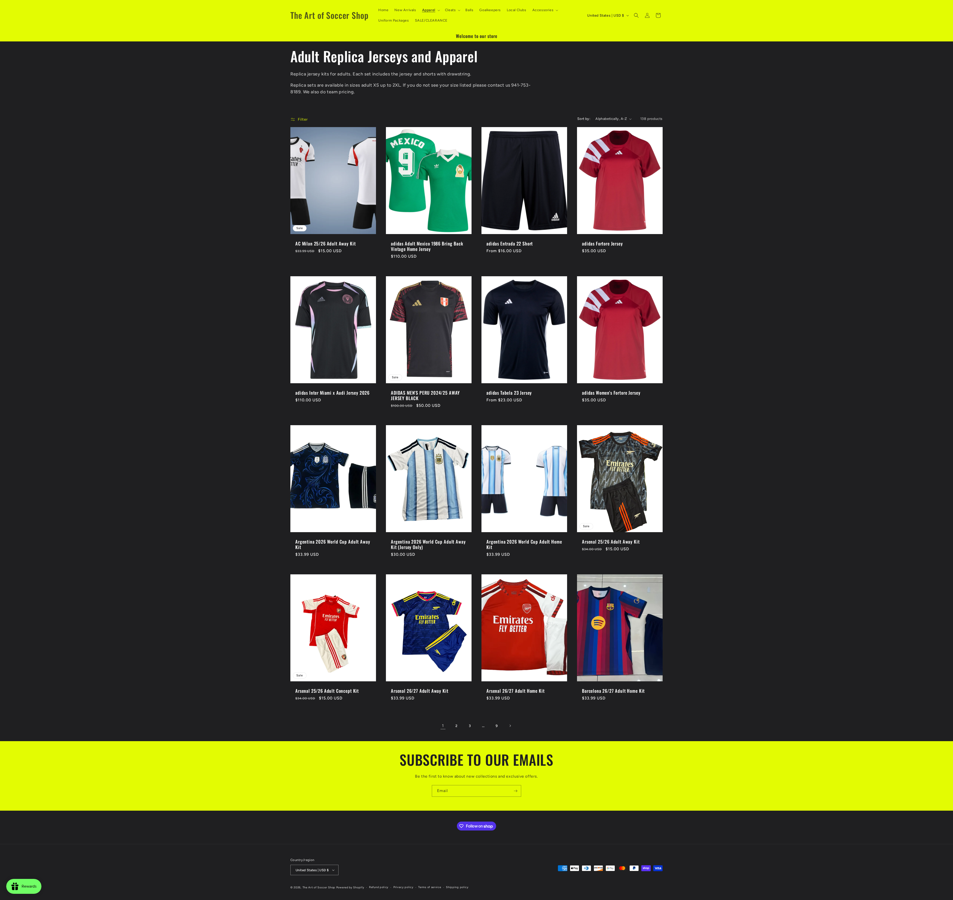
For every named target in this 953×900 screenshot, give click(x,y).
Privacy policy (403, 887)
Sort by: (583, 119)
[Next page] (510, 725)
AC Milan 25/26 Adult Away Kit (325, 243)
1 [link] (443, 725)
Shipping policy (457, 887)
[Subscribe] (515, 791)
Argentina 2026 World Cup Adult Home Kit (524, 544)
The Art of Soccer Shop (319, 887)
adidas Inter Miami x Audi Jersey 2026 (332, 392)
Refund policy (378, 887)
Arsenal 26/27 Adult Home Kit (515, 690)
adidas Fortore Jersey (602, 243)
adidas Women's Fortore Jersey (611, 392)
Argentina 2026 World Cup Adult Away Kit (332, 544)
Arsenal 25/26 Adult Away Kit (611, 542)
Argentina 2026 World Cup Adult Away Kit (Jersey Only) (428, 544)
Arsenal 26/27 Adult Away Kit (419, 690)
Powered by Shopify (350, 887)
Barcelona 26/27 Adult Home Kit (613, 690)
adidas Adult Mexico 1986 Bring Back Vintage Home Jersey (427, 246)
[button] (430, 10)
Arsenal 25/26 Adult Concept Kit (327, 690)
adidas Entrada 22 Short (509, 243)
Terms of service (429, 887)
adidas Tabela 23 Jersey (509, 392)
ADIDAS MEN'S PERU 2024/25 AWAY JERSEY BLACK (425, 395)
